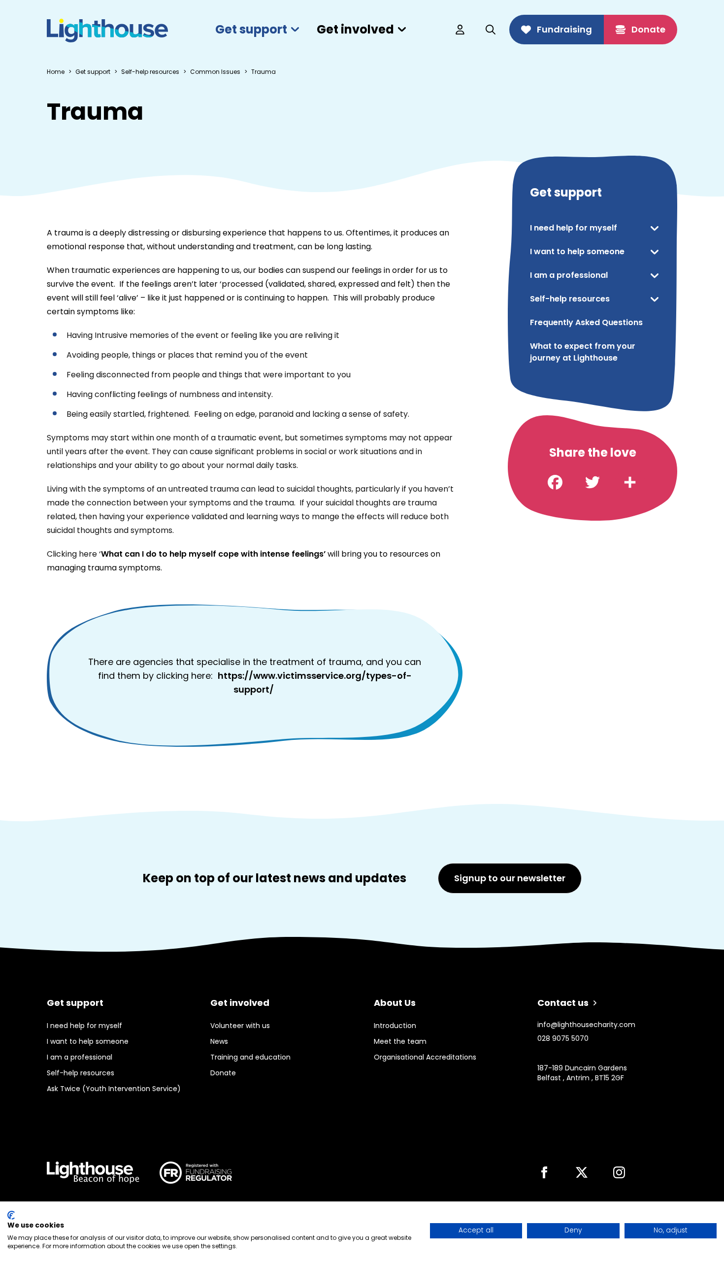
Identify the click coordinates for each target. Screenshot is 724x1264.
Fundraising (564, 29)
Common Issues (215, 72)
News (219, 1041)
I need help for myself (573, 227)
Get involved (355, 29)
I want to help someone (577, 251)
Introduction (395, 1026)
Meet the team (400, 1041)
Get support (251, 29)
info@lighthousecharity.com (586, 1025)
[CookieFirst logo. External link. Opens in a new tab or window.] (11, 1215)
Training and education (250, 1057)
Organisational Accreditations (425, 1057)
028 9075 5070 (563, 1038)
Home (56, 72)
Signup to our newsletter (509, 878)
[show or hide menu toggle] (654, 228)
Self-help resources (150, 72)
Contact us (563, 1003)
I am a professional (569, 275)
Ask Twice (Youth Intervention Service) (114, 1089)
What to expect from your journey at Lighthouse (582, 352)
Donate (648, 29)
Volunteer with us (240, 1026)
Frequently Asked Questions (586, 322)
